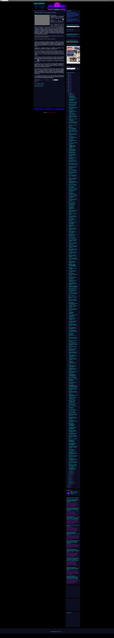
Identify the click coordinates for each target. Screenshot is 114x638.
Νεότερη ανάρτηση (38, 108)
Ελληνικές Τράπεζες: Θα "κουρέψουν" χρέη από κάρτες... (72, 116)
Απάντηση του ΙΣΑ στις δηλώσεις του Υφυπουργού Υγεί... (72, 235)
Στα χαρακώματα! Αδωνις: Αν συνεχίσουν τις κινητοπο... (72, 197)
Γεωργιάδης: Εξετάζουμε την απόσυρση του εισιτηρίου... (72, 322)
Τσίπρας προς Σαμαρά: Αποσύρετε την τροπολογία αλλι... (72, 398)
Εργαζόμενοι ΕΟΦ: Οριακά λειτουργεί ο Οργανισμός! (72, 380)
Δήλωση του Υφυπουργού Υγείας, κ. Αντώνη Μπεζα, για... (72, 243)
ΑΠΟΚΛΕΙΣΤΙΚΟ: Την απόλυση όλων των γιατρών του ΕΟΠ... (72, 150)
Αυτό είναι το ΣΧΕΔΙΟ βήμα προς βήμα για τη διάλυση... (72, 256)
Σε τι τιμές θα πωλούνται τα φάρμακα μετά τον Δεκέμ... (72, 253)
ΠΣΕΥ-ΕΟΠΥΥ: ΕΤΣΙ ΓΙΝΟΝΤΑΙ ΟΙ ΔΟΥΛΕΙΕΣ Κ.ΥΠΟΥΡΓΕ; (72, 453)
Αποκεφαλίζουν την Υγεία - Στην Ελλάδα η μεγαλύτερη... (72, 100)
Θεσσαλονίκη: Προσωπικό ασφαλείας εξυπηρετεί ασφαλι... (72, 447)
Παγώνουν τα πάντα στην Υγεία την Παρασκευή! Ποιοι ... (72, 353)
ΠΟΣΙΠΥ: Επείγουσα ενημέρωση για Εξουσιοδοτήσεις (71, 204)
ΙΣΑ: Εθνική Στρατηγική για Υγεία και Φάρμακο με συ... (72, 325)
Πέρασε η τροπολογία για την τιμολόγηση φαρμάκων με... (72, 316)
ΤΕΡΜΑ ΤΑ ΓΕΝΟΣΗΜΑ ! (72, 377)
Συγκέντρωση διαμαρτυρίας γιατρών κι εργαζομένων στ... (72, 395)
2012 (69, 485)
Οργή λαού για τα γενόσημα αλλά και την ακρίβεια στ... (72, 111)
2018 (69, 85)
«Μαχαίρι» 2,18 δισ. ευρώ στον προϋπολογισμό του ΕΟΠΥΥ (72, 250)
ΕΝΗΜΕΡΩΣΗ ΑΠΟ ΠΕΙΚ (72, 288)
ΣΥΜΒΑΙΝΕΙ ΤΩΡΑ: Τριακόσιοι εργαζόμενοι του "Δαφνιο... (72, 459)
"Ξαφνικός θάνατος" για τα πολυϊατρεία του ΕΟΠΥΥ (72, 155)
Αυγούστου (71, 474)
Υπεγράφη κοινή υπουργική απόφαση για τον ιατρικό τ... (72, 421)
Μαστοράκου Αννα (75, 491)
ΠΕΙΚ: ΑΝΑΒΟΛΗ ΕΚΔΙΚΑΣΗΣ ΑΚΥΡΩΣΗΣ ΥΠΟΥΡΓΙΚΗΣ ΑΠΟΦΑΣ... (72, 386)
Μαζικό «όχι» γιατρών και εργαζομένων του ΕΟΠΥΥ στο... (72, 190)
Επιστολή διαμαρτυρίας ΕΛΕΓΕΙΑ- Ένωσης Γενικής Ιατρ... (72, 350)
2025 (69, 75)
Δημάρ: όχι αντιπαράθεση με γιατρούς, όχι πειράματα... (72, 108)
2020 (69, 82)
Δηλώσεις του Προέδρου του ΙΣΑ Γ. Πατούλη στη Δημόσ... (72, 436)
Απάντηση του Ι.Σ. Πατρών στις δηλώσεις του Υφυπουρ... (72, 167)
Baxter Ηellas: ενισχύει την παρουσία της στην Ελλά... (72, 161)
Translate (71, 69)
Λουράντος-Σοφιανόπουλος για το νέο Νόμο (72, 268)
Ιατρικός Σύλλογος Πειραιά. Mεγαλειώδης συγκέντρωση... (72, 366)
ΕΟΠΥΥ (38, 81)
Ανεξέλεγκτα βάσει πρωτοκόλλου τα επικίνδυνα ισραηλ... (72, 97)
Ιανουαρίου (71, 483)
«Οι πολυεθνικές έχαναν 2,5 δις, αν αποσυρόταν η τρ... (72, 293)
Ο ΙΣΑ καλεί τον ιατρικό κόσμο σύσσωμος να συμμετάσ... (72, 229)
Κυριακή (36, 60)
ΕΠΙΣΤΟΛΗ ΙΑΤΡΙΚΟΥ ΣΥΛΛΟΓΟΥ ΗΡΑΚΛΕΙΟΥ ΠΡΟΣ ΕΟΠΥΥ (72, 182)
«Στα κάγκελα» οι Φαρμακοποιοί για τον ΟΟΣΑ (72, 226)
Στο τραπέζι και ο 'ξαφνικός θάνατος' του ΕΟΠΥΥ (72, 140)
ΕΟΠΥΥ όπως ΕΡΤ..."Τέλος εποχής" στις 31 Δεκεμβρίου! (72, 128)
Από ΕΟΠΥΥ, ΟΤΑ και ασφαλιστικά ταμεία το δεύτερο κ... (72, 359)
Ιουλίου (70, 475)
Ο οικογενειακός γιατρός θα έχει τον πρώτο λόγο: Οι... (72, 123)
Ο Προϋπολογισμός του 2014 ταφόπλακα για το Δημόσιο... (72, 418)
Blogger (62, 631)
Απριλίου (70, 479)
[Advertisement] (73, 591)
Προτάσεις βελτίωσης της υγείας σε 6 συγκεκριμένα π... (72, 120)
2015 (69, 89)
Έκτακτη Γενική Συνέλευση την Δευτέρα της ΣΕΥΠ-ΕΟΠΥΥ (72, 303)
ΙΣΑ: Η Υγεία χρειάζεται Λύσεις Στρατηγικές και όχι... (72, 176)
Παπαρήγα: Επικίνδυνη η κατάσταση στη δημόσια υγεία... (72, 392)
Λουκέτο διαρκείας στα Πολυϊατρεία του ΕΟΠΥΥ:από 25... (72, 428)
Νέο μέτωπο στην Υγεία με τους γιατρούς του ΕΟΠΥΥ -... (72, 173)
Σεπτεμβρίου (71, 472)
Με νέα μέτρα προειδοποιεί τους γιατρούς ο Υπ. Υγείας (72, 193)
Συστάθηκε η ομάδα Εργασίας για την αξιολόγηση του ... (71, 401)
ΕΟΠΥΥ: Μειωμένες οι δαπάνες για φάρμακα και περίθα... (72, 290)
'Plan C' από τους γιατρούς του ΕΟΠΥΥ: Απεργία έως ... (72, 277)
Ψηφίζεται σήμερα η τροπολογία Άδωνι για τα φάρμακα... (72, 356)
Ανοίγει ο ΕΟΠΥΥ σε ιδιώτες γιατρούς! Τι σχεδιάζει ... (72, 220)
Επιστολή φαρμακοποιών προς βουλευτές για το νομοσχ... (72, 389)
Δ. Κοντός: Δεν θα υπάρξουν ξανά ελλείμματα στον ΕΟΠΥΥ (72, 187)
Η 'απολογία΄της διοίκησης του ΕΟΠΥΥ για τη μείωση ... (72, 280)
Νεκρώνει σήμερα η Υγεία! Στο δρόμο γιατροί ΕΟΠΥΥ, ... (72, 211)
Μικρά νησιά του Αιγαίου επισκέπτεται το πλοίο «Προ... (72, 415)
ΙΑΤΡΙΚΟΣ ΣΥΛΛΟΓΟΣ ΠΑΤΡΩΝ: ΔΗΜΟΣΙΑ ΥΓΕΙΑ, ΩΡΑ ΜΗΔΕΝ (72, 265)
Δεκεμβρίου (71, 93)
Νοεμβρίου (70, 94)
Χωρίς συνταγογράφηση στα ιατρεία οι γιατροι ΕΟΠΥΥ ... (72, 240)
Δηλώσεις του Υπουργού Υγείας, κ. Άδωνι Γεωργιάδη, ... (72, 383)
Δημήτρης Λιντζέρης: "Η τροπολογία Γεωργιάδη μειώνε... (72, 344)
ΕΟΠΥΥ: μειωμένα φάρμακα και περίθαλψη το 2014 (72, 274)
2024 (69, 76)
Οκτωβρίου (70, 471)
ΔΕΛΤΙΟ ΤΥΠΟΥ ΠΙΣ (71, 295)
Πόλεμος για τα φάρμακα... (72, 438)
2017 (69, 86)
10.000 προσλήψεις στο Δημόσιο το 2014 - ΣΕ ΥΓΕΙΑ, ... (72, 284)
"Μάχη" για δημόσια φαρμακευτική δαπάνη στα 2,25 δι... (72, 328)
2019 (69, 83)
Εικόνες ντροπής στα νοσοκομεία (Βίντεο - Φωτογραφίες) (72, 444)
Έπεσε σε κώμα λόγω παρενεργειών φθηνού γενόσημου (72, 216)
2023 (69, 78)
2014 (69, 90)
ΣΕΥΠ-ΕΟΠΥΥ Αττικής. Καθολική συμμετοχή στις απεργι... (72, 431)
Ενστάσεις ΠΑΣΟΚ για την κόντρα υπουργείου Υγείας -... (72, 179)
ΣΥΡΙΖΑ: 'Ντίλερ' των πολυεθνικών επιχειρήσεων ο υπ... (72, 450)
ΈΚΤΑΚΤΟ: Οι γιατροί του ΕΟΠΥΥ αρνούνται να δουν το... (72, 456)
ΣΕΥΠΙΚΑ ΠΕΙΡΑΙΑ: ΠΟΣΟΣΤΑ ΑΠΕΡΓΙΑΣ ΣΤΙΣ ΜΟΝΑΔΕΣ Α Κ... (72, 375)
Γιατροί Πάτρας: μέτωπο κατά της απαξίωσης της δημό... (72, 131)
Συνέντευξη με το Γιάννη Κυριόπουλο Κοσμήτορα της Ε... (72, 158)
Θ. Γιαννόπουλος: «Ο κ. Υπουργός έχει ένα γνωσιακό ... (72, 271)
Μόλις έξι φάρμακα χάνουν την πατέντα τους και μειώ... (72, 462)
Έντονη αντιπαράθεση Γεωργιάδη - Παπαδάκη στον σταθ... (72, 331)
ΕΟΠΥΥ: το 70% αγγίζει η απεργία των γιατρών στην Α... (72, 300)
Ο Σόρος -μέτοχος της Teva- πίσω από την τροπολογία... (72, 232)
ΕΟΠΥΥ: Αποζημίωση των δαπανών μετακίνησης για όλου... (72, 246)
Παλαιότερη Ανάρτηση (59, 108)
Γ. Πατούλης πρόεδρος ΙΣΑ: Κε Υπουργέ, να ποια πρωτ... (72, 105)
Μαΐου (70, 478)
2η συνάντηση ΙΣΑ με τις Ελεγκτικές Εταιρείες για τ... (72, 338)
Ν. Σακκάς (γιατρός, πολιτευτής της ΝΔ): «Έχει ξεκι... (72, 319)
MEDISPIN (39, 3)
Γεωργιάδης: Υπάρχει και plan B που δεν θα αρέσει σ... (72, 306)
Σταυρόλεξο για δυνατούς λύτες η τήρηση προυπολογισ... (72, 223)
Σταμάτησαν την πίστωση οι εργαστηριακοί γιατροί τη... (72, 372)
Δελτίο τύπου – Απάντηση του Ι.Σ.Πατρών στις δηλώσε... (72, 200)
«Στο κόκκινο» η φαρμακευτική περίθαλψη (71, 312)
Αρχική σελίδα (48, 108)
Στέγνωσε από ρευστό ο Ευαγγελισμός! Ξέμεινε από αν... (72, 134)
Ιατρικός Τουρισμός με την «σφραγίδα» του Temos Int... (72, 164)
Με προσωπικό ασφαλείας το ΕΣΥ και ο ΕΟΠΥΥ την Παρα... (72, 259)
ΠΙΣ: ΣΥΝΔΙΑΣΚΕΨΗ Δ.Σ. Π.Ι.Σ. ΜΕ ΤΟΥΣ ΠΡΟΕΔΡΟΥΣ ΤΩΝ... (72, 469)
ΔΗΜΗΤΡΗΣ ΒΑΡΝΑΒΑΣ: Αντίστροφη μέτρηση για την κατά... (72, 465)
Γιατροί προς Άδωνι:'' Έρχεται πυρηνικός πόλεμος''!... (72, 262)
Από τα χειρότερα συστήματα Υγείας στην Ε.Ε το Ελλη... (72, 137)
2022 (69, 79)
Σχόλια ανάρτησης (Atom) (51, 112)
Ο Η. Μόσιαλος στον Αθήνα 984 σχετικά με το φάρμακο (72, 369)
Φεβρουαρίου (71, 482)
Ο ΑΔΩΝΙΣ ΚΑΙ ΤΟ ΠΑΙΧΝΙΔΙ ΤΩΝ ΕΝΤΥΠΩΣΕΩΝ (71, 441)
